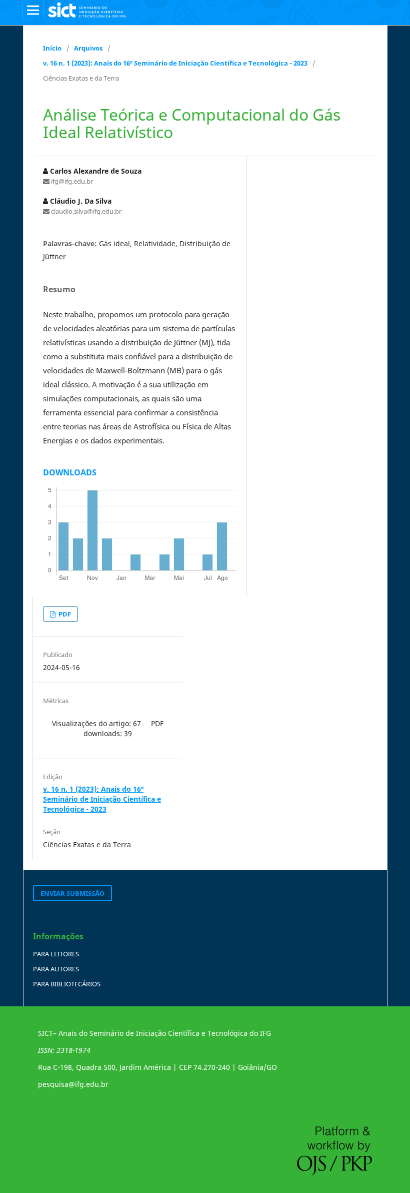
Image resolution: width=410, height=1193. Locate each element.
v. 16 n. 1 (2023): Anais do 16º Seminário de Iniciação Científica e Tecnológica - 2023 (175, 63)
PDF (64, 614)
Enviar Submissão (72, 893)
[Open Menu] (33, 10)
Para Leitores (56, 953)
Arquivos (88, 48)
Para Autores (56, 968)
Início (52, 48)
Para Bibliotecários (66, 983)
